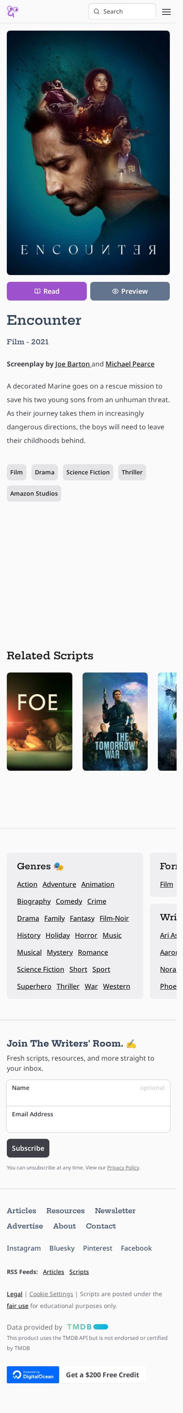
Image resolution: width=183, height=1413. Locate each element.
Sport (101, 969)
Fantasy (82, 918)
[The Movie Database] (86, 1327)
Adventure (59, 884)
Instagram (24, 1248)
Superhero (34, 986)
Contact (101, 1226)
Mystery (60, 952)
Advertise (25, 1226)
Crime (96, 901)
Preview (134, 291)
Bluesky (61, 1248)
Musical (29, 952)
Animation (97, 884)
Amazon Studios (34, 493)
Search (113, 11)
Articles (21, 1210)
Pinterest (97, 1248)
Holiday (58, 935)
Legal (15, 1294)
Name (88, 1088)
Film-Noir (114, 918)
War (91, 986)
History (28, 935)
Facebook (136, 1248)
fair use (18, 1306)
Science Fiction (88, 472)
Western (116, 986)
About (64, 1226)
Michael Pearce (130, 364)
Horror (86, 935)
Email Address (32, 1114)
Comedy (69, 901)
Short (78, 969)
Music (112, 935)
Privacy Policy (123, 1167)
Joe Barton (73, 364)
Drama (44, 472)
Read (51, 291)
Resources (65, 1210)
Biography (34, 901)
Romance (93, 952)
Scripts (79, 1272)
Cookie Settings (51, 1294)
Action (27, 884)
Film (16, 472)
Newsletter (115, 1210)
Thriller (132, 472)
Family (54, 918)
